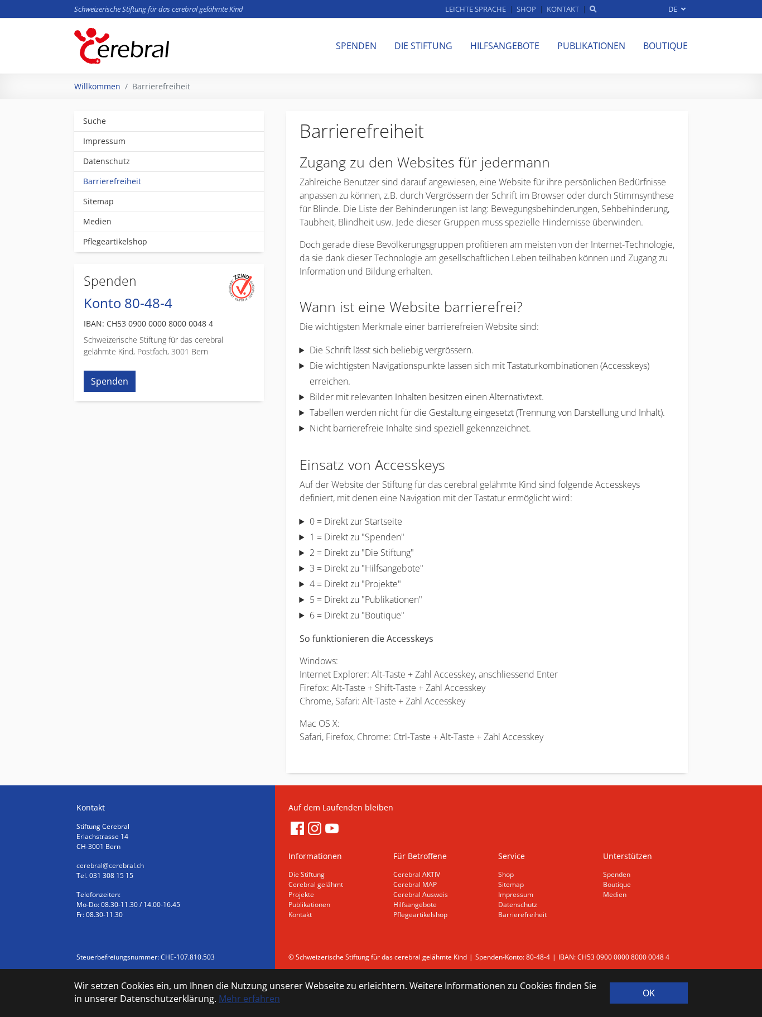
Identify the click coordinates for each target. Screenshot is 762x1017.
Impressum (515, 894)
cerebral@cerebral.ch (110, 865)
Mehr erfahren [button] (249, 998)
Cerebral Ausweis (420, 894)
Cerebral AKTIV (416, 874)
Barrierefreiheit (522, 914)
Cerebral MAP (415, 884)
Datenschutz (517, 904)
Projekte (301, 894)
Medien (614, 894)
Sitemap (511, 884)
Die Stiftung (306, 874)
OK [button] (649, 993)
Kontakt (300, 914)
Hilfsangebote (415, 904)
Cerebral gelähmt (315, 884)
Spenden (109, 381)
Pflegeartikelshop (420, 914)
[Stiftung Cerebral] (121, 46)
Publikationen (309, 904)
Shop (506, 874)
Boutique (617, 884)
